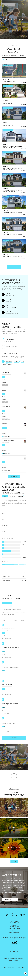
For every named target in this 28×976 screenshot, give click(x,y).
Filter (7, 59)
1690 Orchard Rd (5, 442)
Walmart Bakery (5, 406)
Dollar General (4, 372)
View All (14, 861)
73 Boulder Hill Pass (6, 374)
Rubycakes (4, 390)
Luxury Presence (14, 960)
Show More (14, 737)
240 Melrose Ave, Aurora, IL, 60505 (8, 723)
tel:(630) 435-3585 (14, 922)
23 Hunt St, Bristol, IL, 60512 (7, 686)
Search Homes (14, 266)
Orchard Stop (4, 423)
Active (23, 361)
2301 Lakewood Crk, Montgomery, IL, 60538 (10, 667)
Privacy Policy (20, 967)
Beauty (5, 364)
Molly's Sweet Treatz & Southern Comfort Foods (9, 458)
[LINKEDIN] (17, 951)
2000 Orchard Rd (5, 408)
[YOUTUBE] (21, 951)
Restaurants (9, 361)
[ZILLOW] (14, 951)
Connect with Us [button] (10, 899)
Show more (14, 476)
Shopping (17, 361)
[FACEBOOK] (7, 951)
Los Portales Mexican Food (7, 440)
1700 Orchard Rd (5, 425)
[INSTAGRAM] (10, 951)
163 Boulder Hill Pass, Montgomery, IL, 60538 (10, 704)
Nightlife (10, 364)
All (4, 361)
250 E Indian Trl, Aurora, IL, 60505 (8, 630)
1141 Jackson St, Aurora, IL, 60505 (8, 648)
